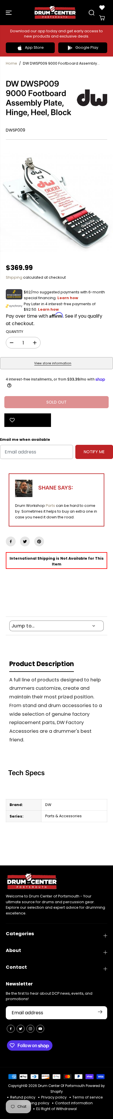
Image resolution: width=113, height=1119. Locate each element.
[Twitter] (25, 541)
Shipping (14, 277)
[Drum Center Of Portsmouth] (55, 12)
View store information (52, 363)
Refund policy (22, 1097)
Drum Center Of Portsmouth (61, 1086)
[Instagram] (30, 1029)
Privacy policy (54, 1097)
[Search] (91, 13)
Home (11, 63)
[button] (9, 12)
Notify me (94, 452)
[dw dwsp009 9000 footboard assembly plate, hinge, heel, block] (56, 201)
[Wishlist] (102, 7)
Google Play (86, 47)
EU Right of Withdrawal (56, 1108)
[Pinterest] (39, 541)
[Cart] (102, 18)
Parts (50, 505)
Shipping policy (35, 1103)
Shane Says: (55, 488)
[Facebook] (11, 541)
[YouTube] (40, 1029)
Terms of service (87, 1097)
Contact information (74, 1103)
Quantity (14, 331)
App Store (34, 47)
